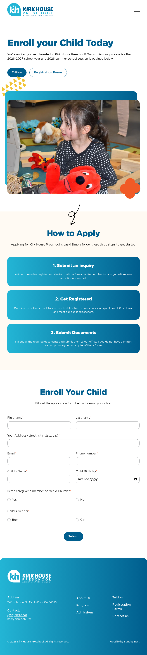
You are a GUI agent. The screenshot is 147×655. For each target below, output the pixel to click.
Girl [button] (82, 519)
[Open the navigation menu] (137, 10)
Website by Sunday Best (124, 641)
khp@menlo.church (19, 619)
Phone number (87, 453)
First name (15, 417)
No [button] (82, 499)
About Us (83, 598)
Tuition (117, 597)
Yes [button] (14, 499)
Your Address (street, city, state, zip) (33, 435)
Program (82, 605)
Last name (83, 417)
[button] (12, 500)
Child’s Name (17, 471)
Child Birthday (86, 471)
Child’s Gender (18, 511)
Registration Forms (121, 607)
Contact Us (120, 616)
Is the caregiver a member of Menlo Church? (39, 491)
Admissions (84, 612)
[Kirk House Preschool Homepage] (30, 10)
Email (11, 453)
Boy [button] (15, 519)
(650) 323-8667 (17, 615)
